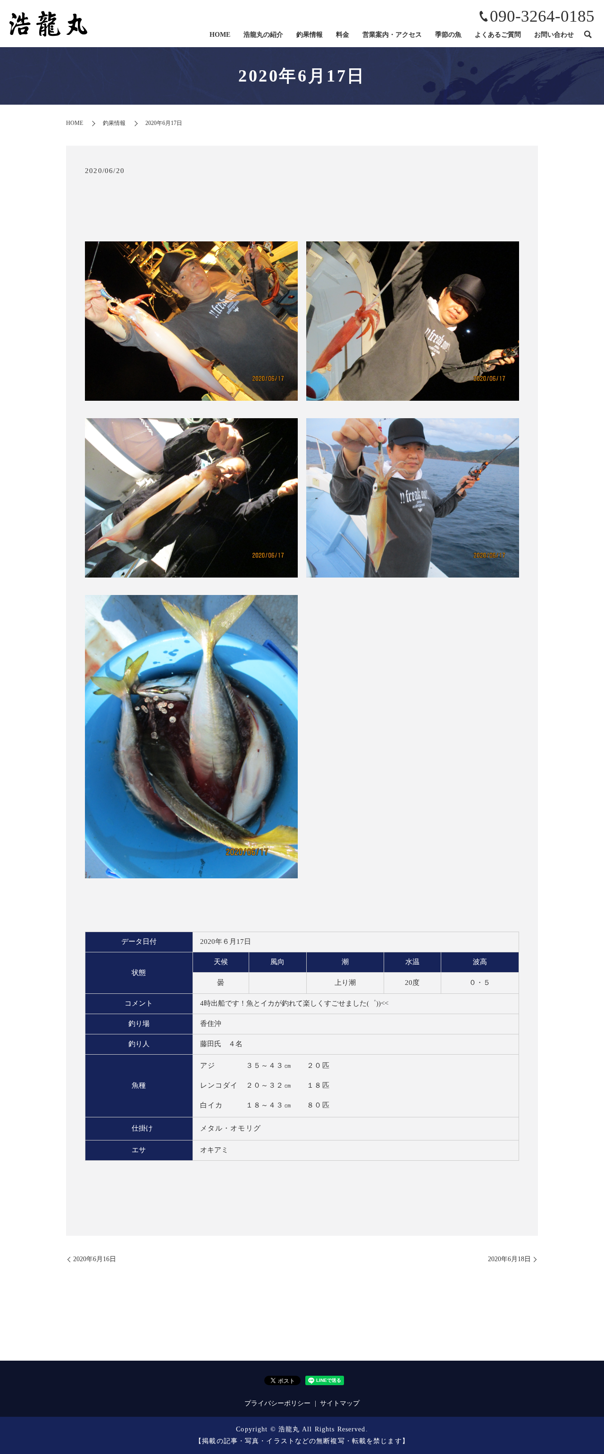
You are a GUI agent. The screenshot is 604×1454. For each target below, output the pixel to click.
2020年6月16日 (94, 1259)
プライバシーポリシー (277, 1403)
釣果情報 (309, 34)
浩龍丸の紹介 (263, 34)
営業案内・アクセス (392, 34)
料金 (342, 34)
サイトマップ (340, 1403)
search (587, 35)
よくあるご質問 (498, 34)
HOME (220, 34)
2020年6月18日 (509, 1259)
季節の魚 (448, 34)
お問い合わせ (554, 34)
